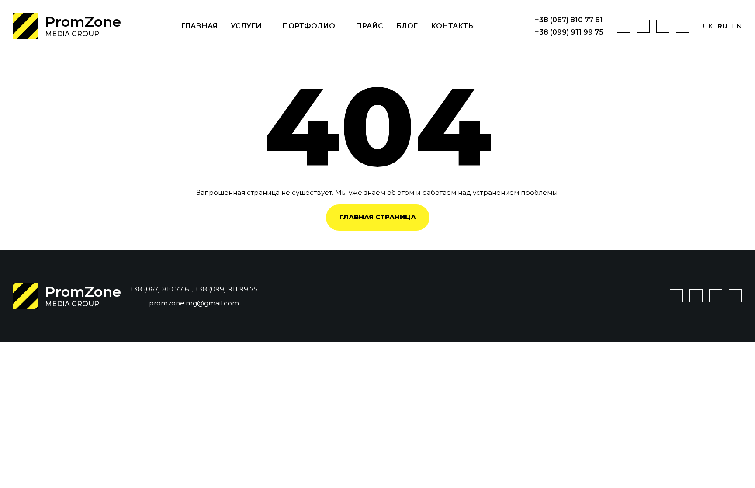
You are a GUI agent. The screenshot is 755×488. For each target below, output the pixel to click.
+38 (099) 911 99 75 (569, 32)
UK (708, 26)
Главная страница (377, 217)
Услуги (246, 26)
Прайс (369, 26)
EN (737, 26)
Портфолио (308, 26)
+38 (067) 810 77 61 (569, 20)
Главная (199, 26)
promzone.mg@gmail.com (194, 303)
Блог (407, 26)
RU (722, 26)
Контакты (453, 26)
